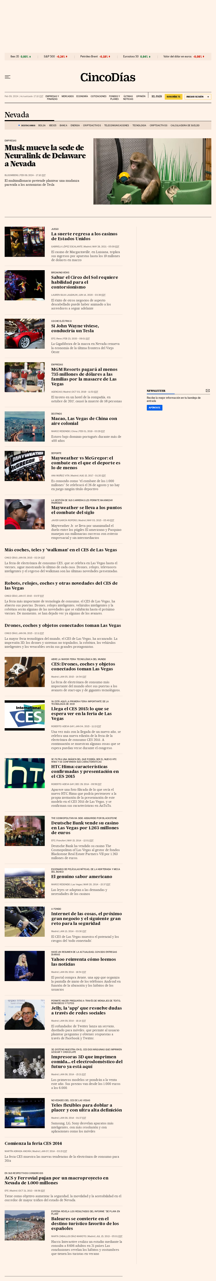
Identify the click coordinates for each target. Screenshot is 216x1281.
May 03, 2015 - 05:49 (100, 520)
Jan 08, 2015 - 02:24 (31, 557)
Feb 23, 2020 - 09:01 (76, 338)
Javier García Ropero (64, 520)
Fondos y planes (114, 97)
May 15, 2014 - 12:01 (80, 840)
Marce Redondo (60, 431)
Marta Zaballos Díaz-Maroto (68, 1236)
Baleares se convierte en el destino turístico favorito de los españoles (85, 1224)
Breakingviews (60, 272)
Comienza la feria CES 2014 (33, 1144)
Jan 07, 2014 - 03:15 (54, 1151)
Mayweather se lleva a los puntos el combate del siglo (86, 510)
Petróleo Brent (89, 56)
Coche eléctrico (61, 321)
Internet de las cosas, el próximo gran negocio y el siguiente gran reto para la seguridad (86, 919)
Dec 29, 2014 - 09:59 (88, 784)
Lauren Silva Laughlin (64, 295)
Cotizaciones (98, 96)
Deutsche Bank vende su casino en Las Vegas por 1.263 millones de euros (85, 828)
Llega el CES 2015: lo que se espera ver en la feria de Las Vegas (81, 714)
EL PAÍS (155, 95)
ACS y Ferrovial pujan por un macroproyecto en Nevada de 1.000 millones (56, 1180)
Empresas (10, 141)
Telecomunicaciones (116, 125)
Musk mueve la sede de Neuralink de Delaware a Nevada (45, 155)
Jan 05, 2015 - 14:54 (73, 676)
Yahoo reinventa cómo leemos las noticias (83, 962)
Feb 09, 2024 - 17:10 (33, 175)
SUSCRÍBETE (174, 96)
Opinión (140, 96)
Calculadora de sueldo (185, 125)
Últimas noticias (128, 97)
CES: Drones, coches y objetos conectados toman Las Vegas (83, 666)
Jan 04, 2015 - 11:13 (88, 726)
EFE (53, 338)
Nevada (17, 115)
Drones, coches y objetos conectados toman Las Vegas (63, 626)
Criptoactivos (92, 125)
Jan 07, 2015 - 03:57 (31, 596)
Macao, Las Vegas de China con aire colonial (84, 421)
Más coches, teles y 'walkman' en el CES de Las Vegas (61, 550)
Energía (75, 125)
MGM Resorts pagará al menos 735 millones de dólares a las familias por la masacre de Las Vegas (84, 377)
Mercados (68, 96)
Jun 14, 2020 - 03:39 (92, 295)
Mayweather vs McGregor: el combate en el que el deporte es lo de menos (85, 463)
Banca (63, 125)
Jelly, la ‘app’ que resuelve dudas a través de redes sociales (86, 1010)
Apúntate (155, 407)
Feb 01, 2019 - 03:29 (92, 431)
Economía (82, 96)
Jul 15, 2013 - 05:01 (109, 1236)
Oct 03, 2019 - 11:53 (85, 391)
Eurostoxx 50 (131, 56)
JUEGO (55, 229)
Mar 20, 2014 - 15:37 (97, 884)
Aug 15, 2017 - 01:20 (93, 475)
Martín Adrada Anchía (18, 1151)
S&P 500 (49, 56)
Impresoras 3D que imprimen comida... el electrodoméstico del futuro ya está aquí (86, 1062)
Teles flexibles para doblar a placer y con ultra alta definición (86, 1108)
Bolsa (42, 125)
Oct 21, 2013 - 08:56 (32, 1190)
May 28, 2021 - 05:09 (105, 246)
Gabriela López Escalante (66, 246)
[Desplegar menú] (8, 77)
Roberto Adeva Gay (62, 726)
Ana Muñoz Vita (60, 475)
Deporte (56, 453)
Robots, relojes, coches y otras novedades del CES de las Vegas (61, 586)
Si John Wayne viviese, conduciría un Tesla (75, 328)
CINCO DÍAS (11, 557)
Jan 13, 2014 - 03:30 (73, 931)
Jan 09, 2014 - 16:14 (73, 1020)
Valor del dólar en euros (177, 56)
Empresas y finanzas (52, 97)
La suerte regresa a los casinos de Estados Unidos (84, 236)
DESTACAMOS (28, 125)
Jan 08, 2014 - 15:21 (73, 1074)
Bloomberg (11, 175)
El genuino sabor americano (81, 877)
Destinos (56, 414)
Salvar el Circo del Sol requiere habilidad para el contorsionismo (84, 283)
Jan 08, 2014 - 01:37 (73, 1118)
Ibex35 (53, 125)
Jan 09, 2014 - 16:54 (73, 972)
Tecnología (139, 125)
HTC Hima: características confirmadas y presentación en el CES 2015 (85, 772)
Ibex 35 (15, 56)
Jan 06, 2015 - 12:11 (31, 633)
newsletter (156, 390)
